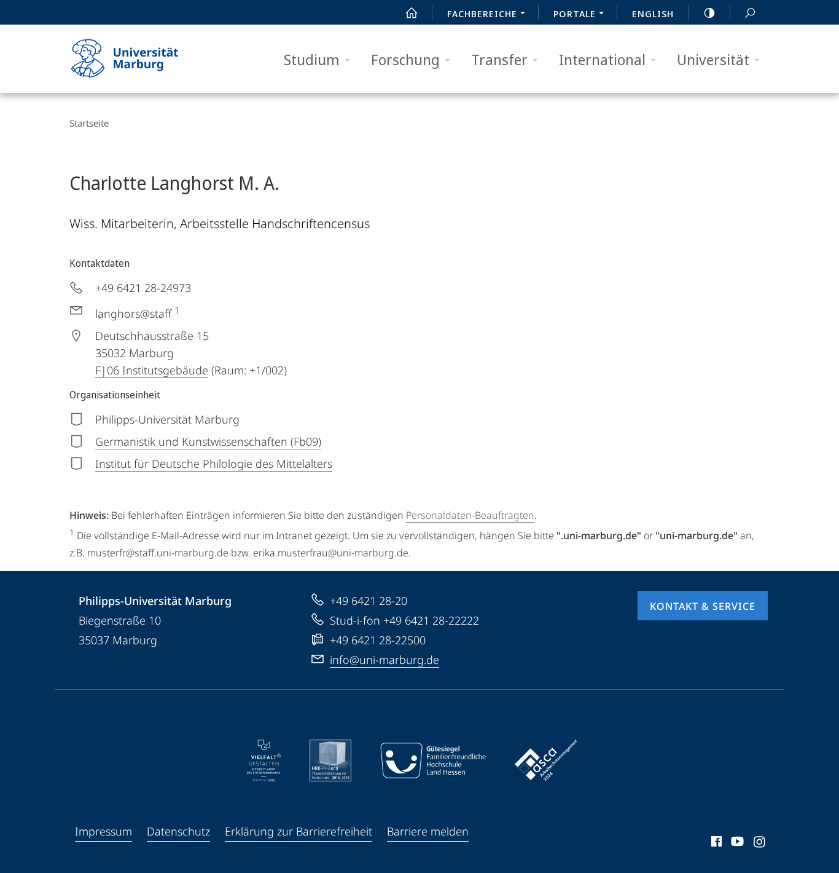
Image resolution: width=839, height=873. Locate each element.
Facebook (715, 843)
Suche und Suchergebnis (750, 12)
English (653, 13)
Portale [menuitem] (574, 13)
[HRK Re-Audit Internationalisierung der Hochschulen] (330, 760)
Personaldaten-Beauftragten (470, 515)
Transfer (499, 59)
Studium (312, 59)
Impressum (103, 831)
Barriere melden (428, 831)
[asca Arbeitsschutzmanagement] (546, 760)
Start (411, 12)
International (602, 59)
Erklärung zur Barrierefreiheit (298, 831)
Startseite (89, 123)
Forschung (405, 59)
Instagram (760, 843)
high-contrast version (709, 12)
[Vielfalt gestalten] (264, 760)
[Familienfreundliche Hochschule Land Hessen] (433, 760)
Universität (713, 59)
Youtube (736, 843)
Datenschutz (178, 831)
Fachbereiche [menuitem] (482, 13)
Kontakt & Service (702, 606)
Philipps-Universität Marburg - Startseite (146, 59)
